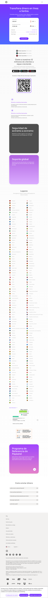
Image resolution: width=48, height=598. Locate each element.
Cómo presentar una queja (11, 540)
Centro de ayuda (9, 522)
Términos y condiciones (10, 537)
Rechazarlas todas (24, 595)
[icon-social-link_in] (10, 555)
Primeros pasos (24, 38)
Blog (7, 515)
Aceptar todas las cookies (35, 595)
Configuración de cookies (12, 595)
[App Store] (16, 71)
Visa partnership (9, 531)
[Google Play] (24, 71)
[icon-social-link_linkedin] (17, 555)
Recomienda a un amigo (10, 525)
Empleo (7, 528)
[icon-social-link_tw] (20, 555)
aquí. (11, 562)
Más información (12, 407)
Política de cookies (9, 534)
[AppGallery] (32, 71)
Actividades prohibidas (10, 543)
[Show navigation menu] (42, 2)
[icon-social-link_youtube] (13, 555)
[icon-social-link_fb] (7, 555)
